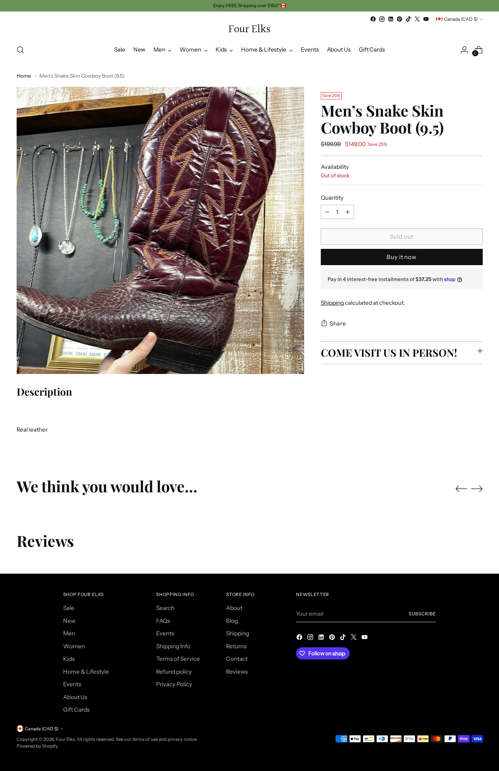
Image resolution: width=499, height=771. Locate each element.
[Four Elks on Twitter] (417, 19)
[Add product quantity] (347, 212)
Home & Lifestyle (86, 671)
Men (69, 633)
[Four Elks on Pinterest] (399, 19)
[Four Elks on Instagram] (382, 19)
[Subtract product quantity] (327, 212)
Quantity (332, 197)
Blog (232, 620)
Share (338, 323)
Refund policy (174, 671)
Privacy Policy (174, 684)
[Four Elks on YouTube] (426, 19)
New (69, 620)
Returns (236, 646)
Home (24, 76)
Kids (69, 658)
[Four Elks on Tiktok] (408, 19)
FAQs (163, 620)
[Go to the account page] (464, 50)
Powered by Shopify (37, 746)
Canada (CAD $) (461, 19)
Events (72, 684)
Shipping (332, 302)
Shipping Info (173, 646)
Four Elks (65, 739)
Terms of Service (178, 658)
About (234, 608)
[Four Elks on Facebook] (373, 19)
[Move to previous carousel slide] (461, 489)
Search (165, 608)
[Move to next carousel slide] (477, 488)
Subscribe (422, 613)
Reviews (237, 671)
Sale (68, 608)
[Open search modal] (20, 50)
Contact (236, 658)
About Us (75, 697)
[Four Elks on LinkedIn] (391, 19)
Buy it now (402, 257)
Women (74, 646)
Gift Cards (76, 709)
